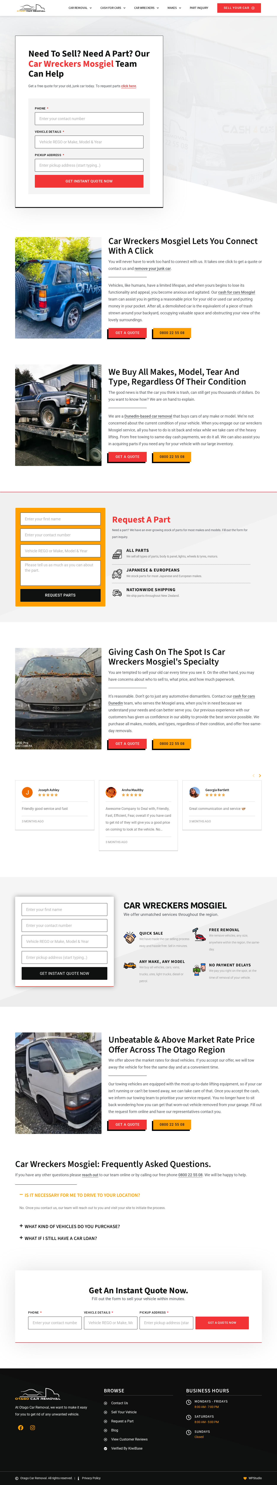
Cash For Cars (110, 8)
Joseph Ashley (48, 790)
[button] (253, 775)
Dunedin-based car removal (148, 416)
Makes (172, 8)
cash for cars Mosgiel (236, 292)
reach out (90, 1175)
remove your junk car (153, 268)
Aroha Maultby (132, 790)
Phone (41, 108)
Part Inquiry (199, 8)
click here (128, 86)
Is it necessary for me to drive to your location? (82, 1195)
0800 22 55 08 (190, 1175)
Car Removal (78, 8)
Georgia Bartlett (217, 790)
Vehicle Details (48, 131)
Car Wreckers (144, 8)
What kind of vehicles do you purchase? (72, 1226)
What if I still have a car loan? (61, 1238)
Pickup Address (48, 155)
